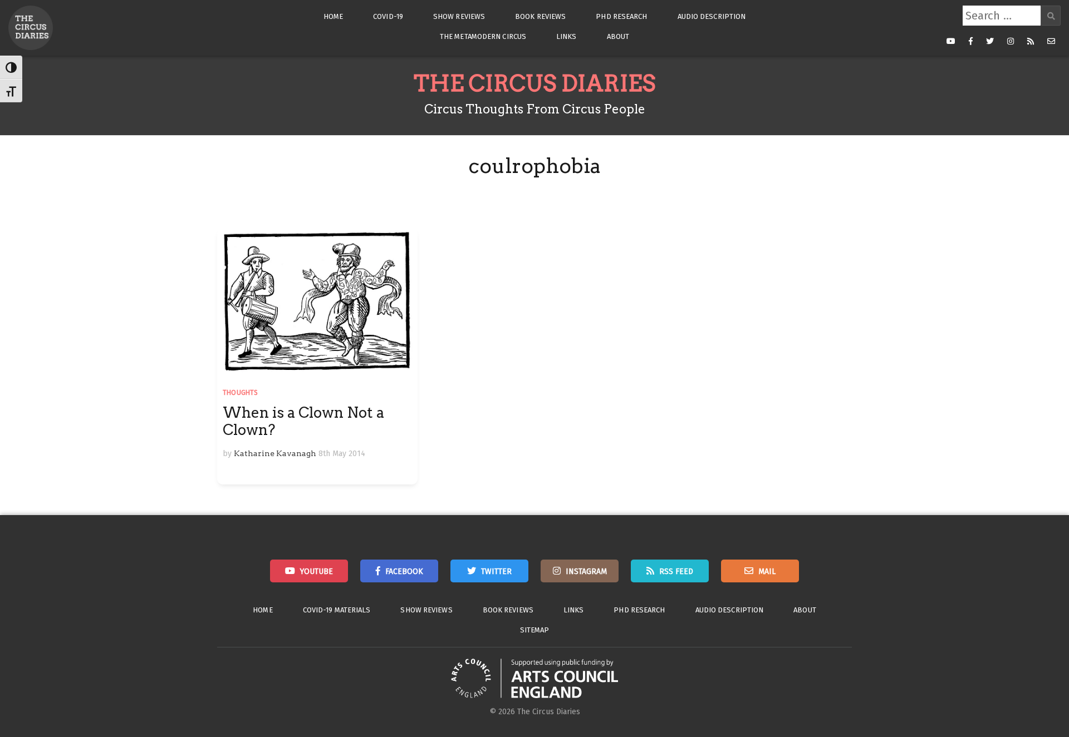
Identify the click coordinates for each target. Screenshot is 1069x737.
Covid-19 (388, 16)
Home (333, 16)
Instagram (586, 571)
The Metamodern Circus (483, 36)
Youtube (316, 571)
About (618, 36)
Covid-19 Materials (337, 610)
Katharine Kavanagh (275, 453)
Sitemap (535, 630)
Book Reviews (540, 16)
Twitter (496, 571)
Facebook (404, 571)
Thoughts (240, 393)
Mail (767, 571)
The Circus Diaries (534, 83)
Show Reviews (459, 16)
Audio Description (712, 16)
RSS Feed (676, 571)
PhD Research (621, 16)
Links (566, 36)
